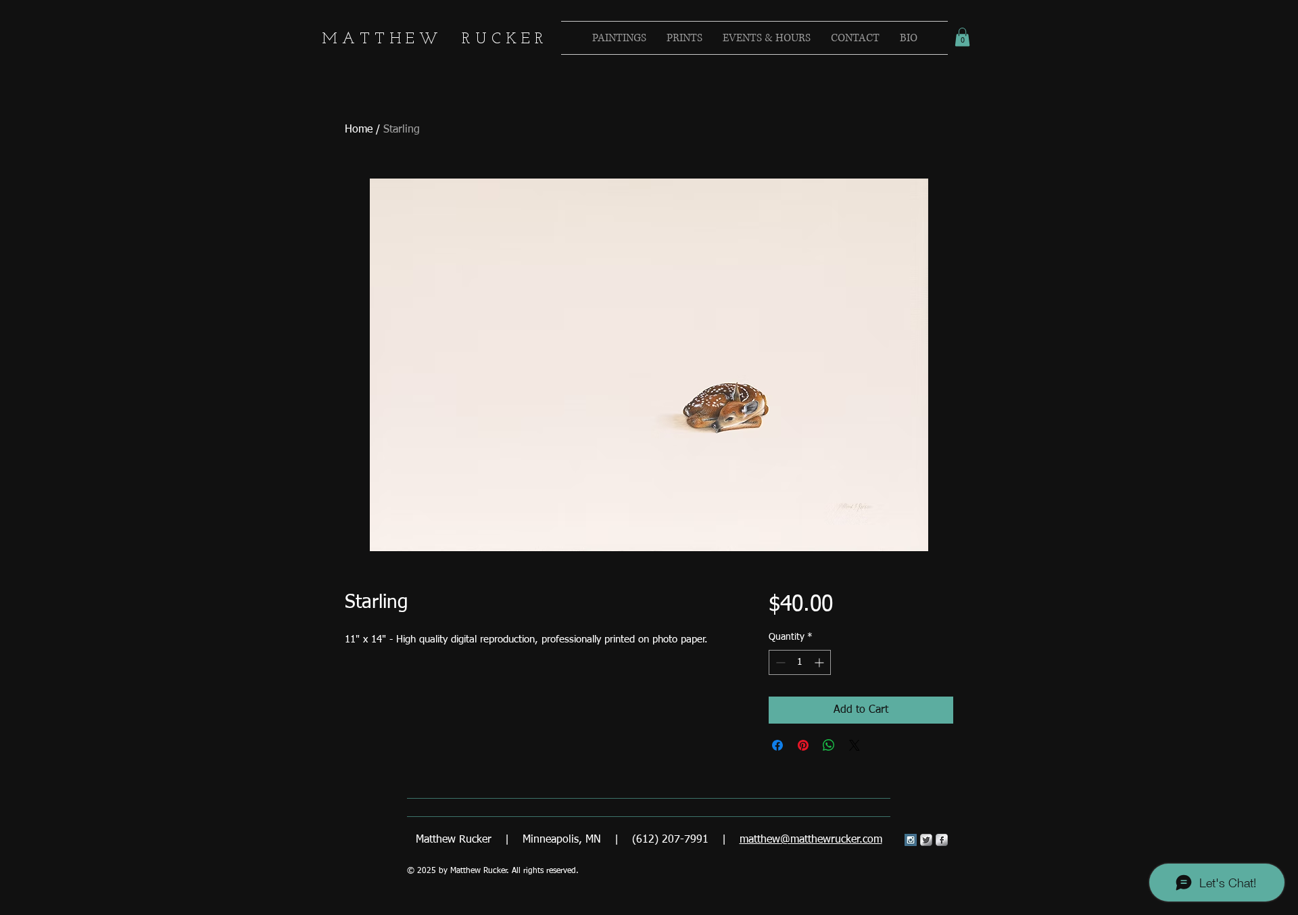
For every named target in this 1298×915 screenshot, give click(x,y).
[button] (962, 37)
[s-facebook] (942, 840)
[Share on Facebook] (777, 745)
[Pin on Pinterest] (803, 745)
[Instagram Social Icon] (911, 840)
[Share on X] (854, 745)
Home (358, 129)
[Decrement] (779, 662)
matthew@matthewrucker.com (811, 840)
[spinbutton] (800, 662)
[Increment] (820, 662)
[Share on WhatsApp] (829, 745)
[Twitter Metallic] (926, 840)
